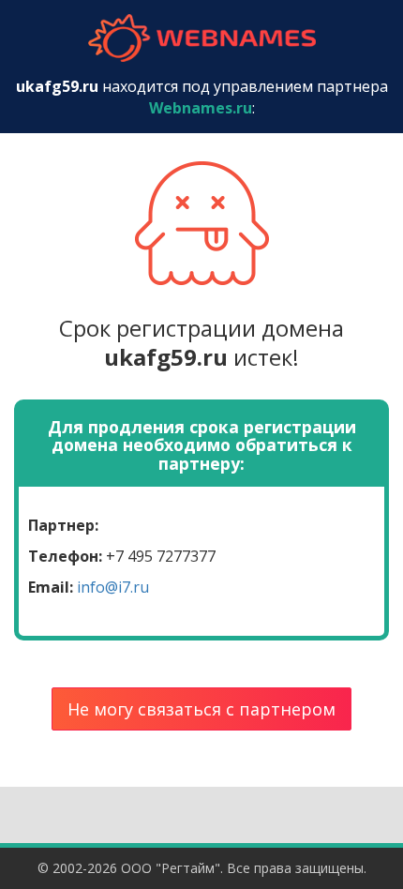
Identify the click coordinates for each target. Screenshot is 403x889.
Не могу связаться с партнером (201, 709)
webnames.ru (201, 38)
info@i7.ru (113, 587)
